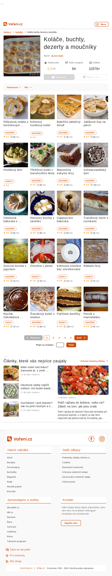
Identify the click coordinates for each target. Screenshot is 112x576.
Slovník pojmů (14, 486)
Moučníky (10, 133)
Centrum (11, 526)
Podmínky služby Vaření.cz (76, 457)
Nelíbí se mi (93, 77)
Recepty (11, 462)
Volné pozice (68, 481)
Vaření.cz (7, 32)
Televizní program (16, 541)
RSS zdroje (15, 561)
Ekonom (11, 517)
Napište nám (71, 523)
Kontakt (11, 491)
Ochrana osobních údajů (75, 472)
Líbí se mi (60, 77)
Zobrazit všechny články (92, 361)
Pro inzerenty (17, 555)
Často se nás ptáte (20, 549)
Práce (10, 536)
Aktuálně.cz (13, 507)
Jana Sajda (58, 56)
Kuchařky (19, 32)
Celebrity (11, 531)
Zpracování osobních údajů (76, 476)
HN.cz (10, 512)
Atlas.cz (41, 568)
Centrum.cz (26, 568)
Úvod (9, 457)
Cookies (66, 462)
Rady (9, 481)
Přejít (71, 345)
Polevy (8, 322)
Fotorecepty (13, 467)
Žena (9, 522)
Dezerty (9, 181)
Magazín (11, 476)
